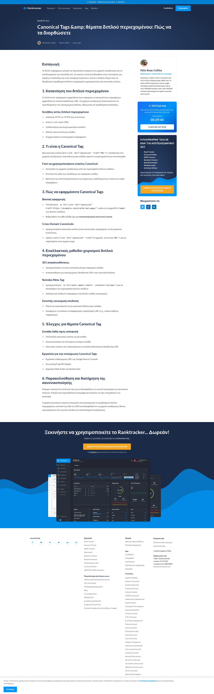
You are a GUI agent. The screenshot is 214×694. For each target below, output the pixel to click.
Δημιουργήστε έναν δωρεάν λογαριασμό (107, 447)
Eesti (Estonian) (131, 635)
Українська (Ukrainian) (134, 667)
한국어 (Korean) (131, 671)
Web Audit (88, 552)
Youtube (41, 542)
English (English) (131, 578)
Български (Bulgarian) (134, 621)
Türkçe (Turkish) (131, 613)
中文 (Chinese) (130, 617)
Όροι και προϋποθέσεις (134, 541)
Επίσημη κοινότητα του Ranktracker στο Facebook (50, 542)
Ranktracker (32, 8)
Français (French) (131, 588)
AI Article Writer (90, 566)
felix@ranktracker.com (162, 566)
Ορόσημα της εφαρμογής (135, 565)
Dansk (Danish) (131, 628)
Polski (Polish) (130, 603)
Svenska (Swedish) (132, 610)
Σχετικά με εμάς (159, 546)
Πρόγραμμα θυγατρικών (93, 587)
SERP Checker (89, 549)
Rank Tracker (89, 541)
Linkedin (67, 542)
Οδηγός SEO (89, 597)
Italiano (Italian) (131, 592)
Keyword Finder (90, 545)
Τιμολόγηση (77, 8)
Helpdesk (128, 569)
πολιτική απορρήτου (148, 681)
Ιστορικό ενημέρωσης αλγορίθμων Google (100, 608)
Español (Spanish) (132, 585)
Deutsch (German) (132, 581)
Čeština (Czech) (131, 624)
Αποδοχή (10, 689)
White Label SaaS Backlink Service (97, 579)
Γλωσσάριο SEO (90, 594)
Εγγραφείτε (183, 8)
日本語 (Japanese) (132, 595)
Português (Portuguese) (134, 606)
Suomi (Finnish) (131, 638)
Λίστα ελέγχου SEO (91, 563)
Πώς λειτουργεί (64, 8)
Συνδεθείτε (168, 8)
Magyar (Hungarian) (133, 642)
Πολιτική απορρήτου (133, 545)
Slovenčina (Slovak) (132, 660)
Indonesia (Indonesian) (134, 646)
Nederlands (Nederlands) (134, 599)
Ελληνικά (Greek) (132, 631)
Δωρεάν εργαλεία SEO (92, 601)
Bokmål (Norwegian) (133, 674)
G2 (76, 542)
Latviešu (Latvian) (132, 653)
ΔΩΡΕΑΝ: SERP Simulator (94, 570)
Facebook (32, 542)
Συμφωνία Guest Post (92, 604)
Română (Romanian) (133, 656)
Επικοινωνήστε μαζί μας (162, 542)
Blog (86, 8)
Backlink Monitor (90, 559)
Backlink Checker (90, 556)
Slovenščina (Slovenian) (134, 663)
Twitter (59, 542)
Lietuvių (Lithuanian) (133, 649)
